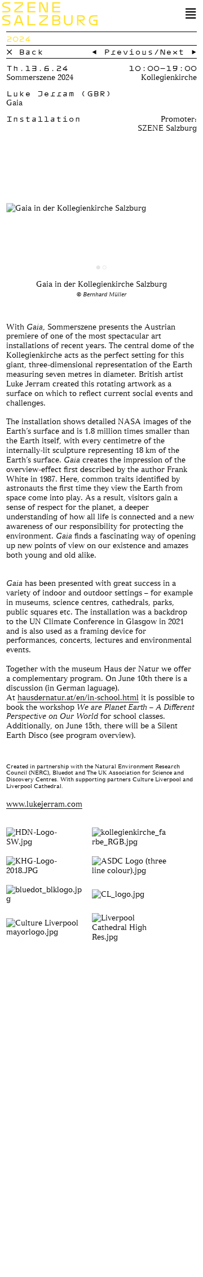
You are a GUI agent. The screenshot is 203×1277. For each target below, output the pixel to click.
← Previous (122, 51)
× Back (24, 51)
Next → (178, 51)
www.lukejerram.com (44, 803)
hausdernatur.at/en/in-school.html (78, 697)
